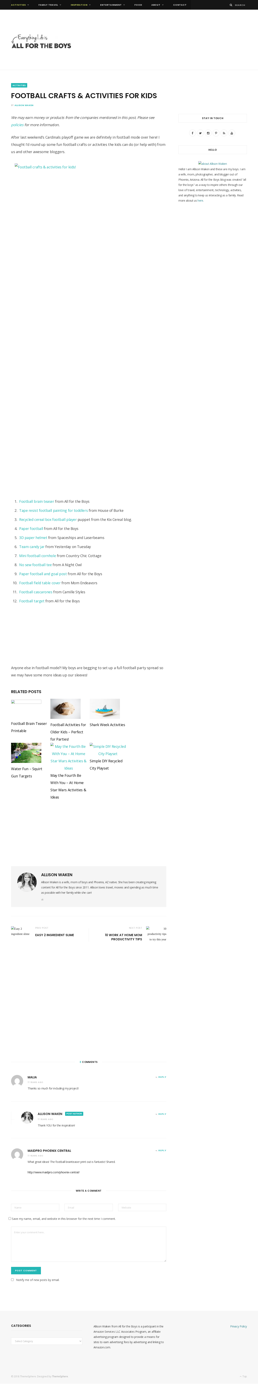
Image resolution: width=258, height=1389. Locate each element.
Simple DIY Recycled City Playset (106, 764)
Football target (31, 601)
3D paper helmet (33, 537)
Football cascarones (35, 591)
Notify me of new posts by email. (37, 1280)
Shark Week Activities (107, 724)
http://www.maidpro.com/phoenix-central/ (53, 1172)
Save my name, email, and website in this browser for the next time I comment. (64, 1219)
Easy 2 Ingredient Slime (54, 935)
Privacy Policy (238, 1326)
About (156, 4)
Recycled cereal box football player (48, 519)
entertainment (111, 4)
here (200, 200)
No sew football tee (35, 564)
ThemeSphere (60, 1376)
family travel (48, 4)
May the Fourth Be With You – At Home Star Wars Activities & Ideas (68, 786)
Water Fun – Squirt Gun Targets (26, 772)
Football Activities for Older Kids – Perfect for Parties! (68, 732)
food (138, 4)
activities (18, 4)
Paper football (31, 528)
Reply (162, 1077)
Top (244, 1376)
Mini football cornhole (37, 555)
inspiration (79, 4)
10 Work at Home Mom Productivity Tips (123, 937)
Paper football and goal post (43, 573)
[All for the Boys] (41, 42)
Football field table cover (39, 582)
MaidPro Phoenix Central (49, 1151)
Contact (180, 4)
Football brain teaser (36, 501)
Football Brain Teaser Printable (29, 727)
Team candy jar (32, 546)
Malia (32, 1077)
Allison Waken (24, 105)
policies (17, 124)
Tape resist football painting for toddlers (53, 510)
